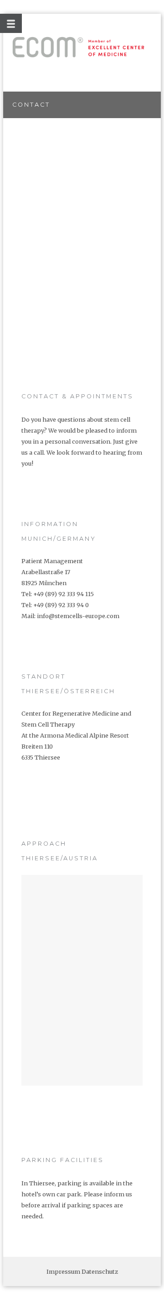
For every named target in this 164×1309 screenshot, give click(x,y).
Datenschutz (100, 1271)
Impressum (63, 1271)
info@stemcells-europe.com (78, 615)
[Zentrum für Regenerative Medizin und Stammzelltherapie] (78, 47)
